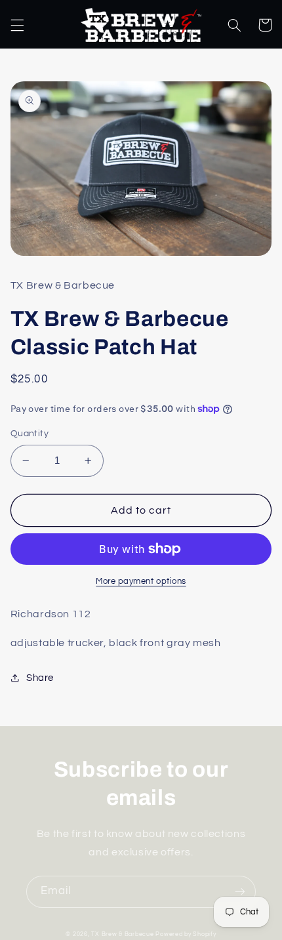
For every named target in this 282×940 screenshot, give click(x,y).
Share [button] (40, 678)
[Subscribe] (240, 892)
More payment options (141, 581)
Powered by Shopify (185, 934)
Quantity (29, 433)
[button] (17, 25)
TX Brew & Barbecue (122, 934)
